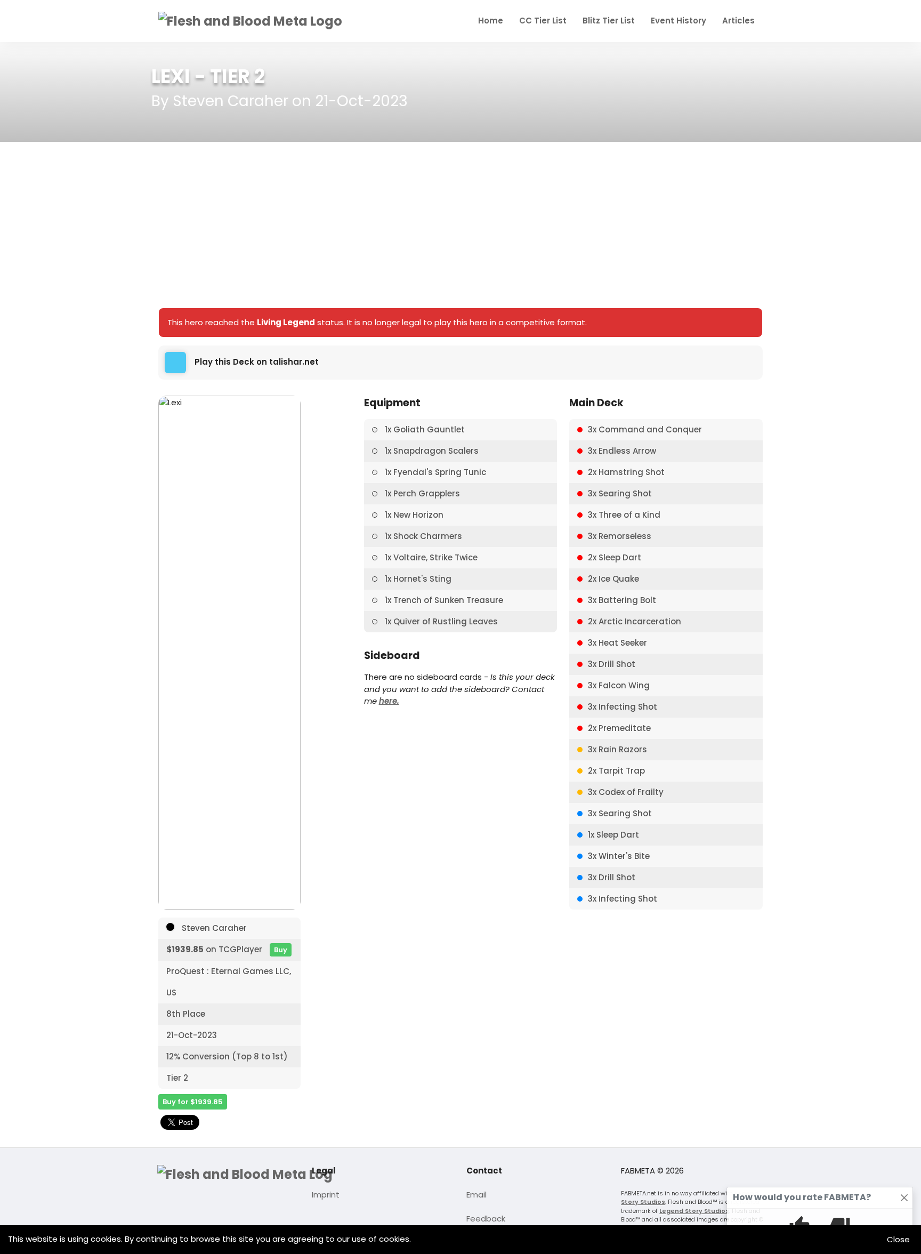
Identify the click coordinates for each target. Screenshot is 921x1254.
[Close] (904, 1197)
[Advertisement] (461, 225)
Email (476, 1194)
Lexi (170, 76)
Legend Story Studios (694, 1211)
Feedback (485, 1218)
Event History (678, 20)
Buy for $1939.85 (193, 1102)
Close (898, 1239)
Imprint (326, 1194)
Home (490, 20)
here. (389, 700)
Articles (738, 20)
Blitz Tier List (609, 20)
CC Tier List (543, 20)
